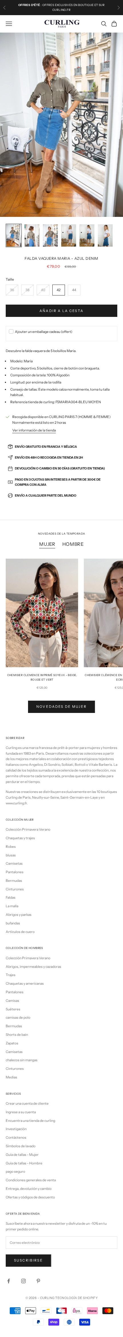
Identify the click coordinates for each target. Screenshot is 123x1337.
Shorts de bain (17, 1034)
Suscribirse (28, 1260)
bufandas (13, 923)
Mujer (47, 544)
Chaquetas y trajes (20, 838)
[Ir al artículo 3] (50, 235)
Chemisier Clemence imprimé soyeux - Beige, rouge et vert (42, 677)
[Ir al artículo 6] (105, 235)
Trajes (10, 975)
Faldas (10, 897)
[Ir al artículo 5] (87, 235)
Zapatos (12, 1043)
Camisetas (14, 863)
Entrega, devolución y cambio (28, 1188)
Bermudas (14, 880)
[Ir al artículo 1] (14, 235)
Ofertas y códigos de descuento (30, 1197)
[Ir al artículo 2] (32, 235)
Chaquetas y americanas (25, 983)
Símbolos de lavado (20, 1146)
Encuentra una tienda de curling (30, 1120)
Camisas (12, 1000)
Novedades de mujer (61, 706)
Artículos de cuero (20, 932)
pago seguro (15, 1171)
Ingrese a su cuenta (21, 1112)
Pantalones (14, 872)
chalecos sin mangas (21, 1060)
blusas (11, 855)
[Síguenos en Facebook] (8, 1281)
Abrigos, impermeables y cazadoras (33, 966)
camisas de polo (18, 1017)
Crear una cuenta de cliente (27, 1103)
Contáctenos (16, 1137)
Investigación (16, 1129)
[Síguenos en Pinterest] (38, 1281)
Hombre (73, 544)
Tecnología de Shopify (76, 1298)
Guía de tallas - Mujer (22, 1154)
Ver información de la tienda (34, 430)
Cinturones (15, 889)
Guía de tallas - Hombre (24, 1163)
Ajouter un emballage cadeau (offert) (43, 331)
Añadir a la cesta (61, 311)
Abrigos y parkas (18, 914)
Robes (11, 846)
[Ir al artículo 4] (69, 235)
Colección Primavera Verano (28, 829)
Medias (11, 1077)
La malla (12, 906)
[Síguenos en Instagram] (23, 1281)
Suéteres (13, 1009)
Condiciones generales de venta (31, 1180)
